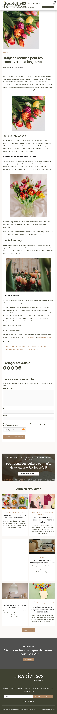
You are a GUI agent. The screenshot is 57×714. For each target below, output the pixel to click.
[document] (28, 357)
